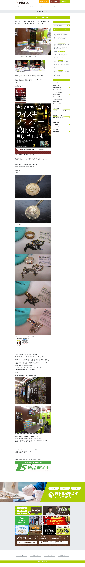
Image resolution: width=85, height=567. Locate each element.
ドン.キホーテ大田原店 (57, 103)
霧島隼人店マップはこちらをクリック (22, 443)
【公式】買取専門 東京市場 (22, 2)
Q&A (64, 6)
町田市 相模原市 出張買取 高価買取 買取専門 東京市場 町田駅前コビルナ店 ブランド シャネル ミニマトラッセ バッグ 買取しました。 (61, 64)
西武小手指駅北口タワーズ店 (58, 117)
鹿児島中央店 (55, 82)
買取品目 (42, 6)
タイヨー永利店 (56, 108)
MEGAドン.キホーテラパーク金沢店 (59, 110)
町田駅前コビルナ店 (56, 119)
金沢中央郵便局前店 (56, 131)
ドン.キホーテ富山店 (57, 126)
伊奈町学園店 (55, 129)
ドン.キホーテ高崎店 (57, 94)
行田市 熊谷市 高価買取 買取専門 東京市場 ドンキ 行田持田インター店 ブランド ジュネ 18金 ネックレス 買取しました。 (61, 45)
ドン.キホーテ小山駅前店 (57, 115)
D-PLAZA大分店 (56, 124)
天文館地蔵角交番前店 (57, 89)
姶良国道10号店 (56, 85)
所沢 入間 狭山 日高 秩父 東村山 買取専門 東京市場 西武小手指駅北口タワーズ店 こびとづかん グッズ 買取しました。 (61, 54)
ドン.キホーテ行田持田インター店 (59, 96)
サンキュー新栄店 (56, 101)
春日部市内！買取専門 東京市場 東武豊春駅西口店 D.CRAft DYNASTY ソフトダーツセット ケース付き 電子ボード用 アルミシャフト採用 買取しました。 (61, 36)
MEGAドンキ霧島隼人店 (57, 92)
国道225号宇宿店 (56, 122)
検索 (68, 25)
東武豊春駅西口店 (56, 106)
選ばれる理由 (20, 6)
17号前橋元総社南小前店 (57, 99)
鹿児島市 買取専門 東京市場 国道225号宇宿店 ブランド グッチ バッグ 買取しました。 (61, 73)
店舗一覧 (53, 6)
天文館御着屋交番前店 (57, 87)
